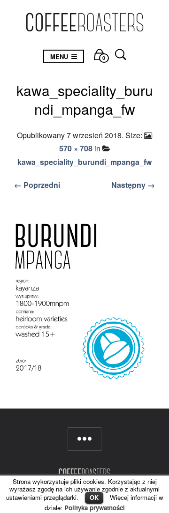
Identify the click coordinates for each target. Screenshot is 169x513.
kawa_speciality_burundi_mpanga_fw (84, 161)
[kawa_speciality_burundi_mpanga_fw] (84, 301)
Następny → (133, 184)
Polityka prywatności (94, 507)
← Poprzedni (37, 184)
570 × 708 (75, 148)
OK (94, 497)
